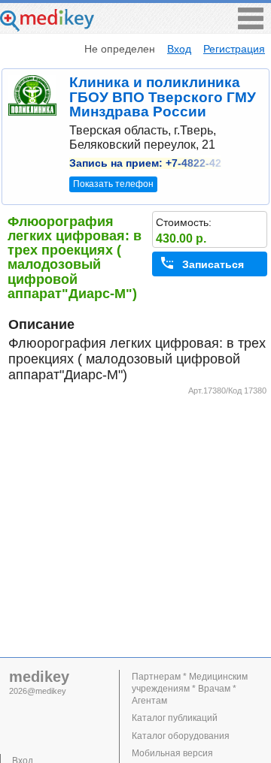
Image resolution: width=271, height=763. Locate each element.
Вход (179, 49)
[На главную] (47, 27)
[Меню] (250, 25)
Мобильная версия (172, 753)
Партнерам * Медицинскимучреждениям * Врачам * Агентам (190, 688)
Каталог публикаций (175, 718)
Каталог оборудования (181, 736)
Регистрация (234, 49)
